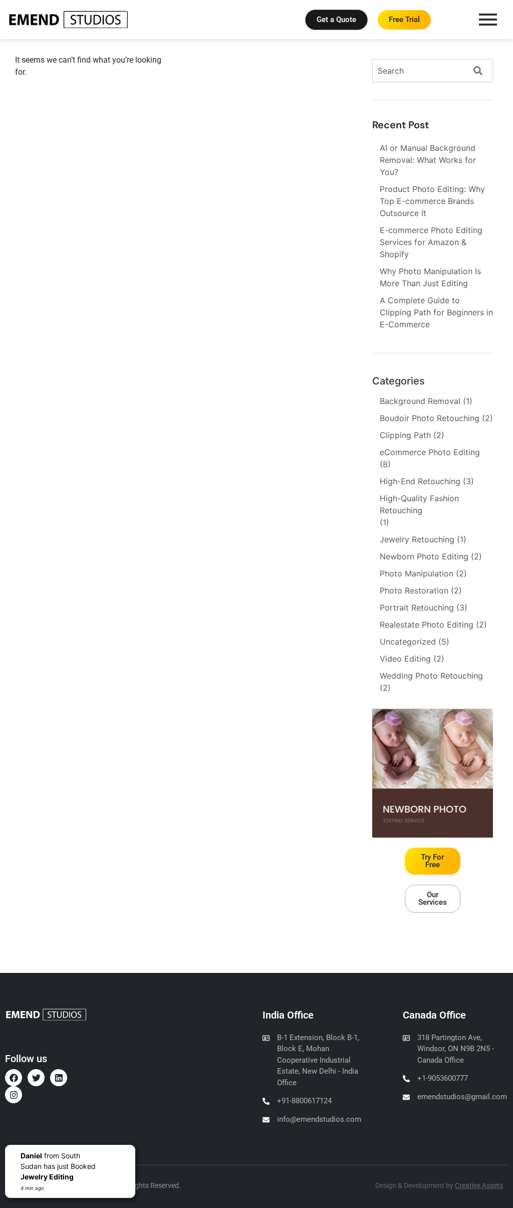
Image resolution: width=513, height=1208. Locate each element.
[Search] (482, 71)
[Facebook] (13, 1077)
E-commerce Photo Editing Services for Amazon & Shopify (431, 242)
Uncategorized (408, 642)
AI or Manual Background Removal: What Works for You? (428, 160)
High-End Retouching (420, 481)
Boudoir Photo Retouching (429, 418)
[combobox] (423, 71)
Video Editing (405, 659)
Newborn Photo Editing (424, 556)
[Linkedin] (58, 1077)
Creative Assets (479, 1185)
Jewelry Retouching (417, 539)
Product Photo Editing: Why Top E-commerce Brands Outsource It (432, 201)
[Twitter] (36, 1077)
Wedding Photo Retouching (431, 676)
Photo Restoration (414, 590)
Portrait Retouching (417, 607)
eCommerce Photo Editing (430, 452)
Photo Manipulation (416, 573)
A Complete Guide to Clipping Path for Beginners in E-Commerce (436, 312)
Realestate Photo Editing (426, 625)
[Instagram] (13, 1094)
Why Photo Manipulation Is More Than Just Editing (430, 277)
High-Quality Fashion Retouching (419, 504)
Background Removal (420, 401)
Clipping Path (405, 435)
